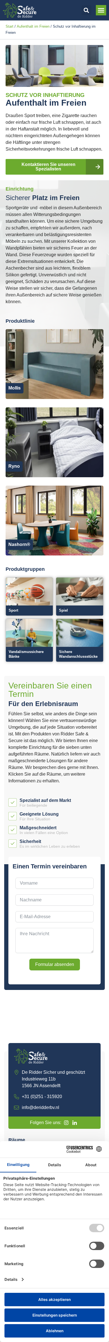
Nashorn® (19, 544)
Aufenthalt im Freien (33, 26)
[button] (86, 10)
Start (9, 26)
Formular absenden (54, 964)
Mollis (14, 388)
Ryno (14, 466)
